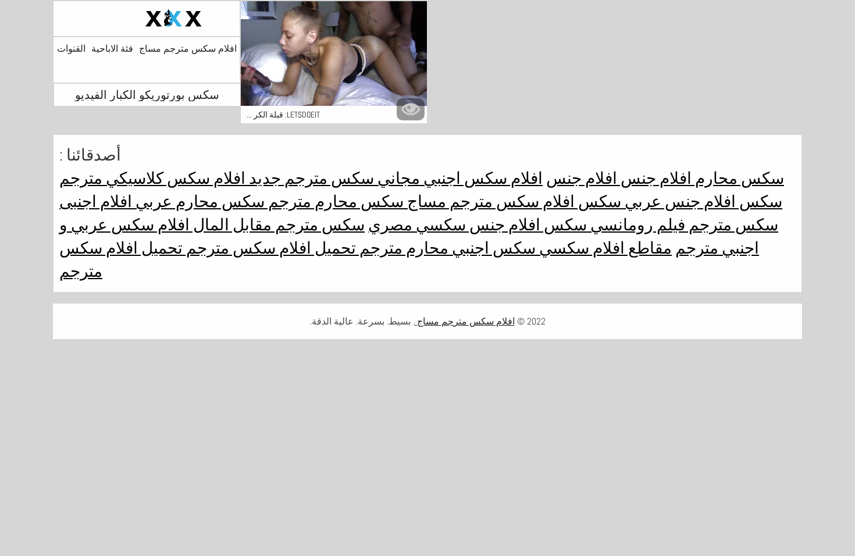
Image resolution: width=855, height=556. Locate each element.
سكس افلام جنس (721, 201)
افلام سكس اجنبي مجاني (458, 178)
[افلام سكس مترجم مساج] (146, 18)
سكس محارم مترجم (334, 201)
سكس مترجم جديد (309, 178)
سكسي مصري (417, 225)
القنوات (71, 49)
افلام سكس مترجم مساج (188, 49)
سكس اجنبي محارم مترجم (446, 248)
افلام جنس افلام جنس (619, 178)
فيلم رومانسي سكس (612, 225)
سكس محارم (738, 178)
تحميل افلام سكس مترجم (269, 248)
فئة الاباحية (112, 49)
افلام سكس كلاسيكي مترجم (152, 178)
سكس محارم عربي (198, 201)
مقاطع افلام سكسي (604, 248)
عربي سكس (618, 201)
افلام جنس (503, 225)
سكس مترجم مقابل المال (277, 225)
